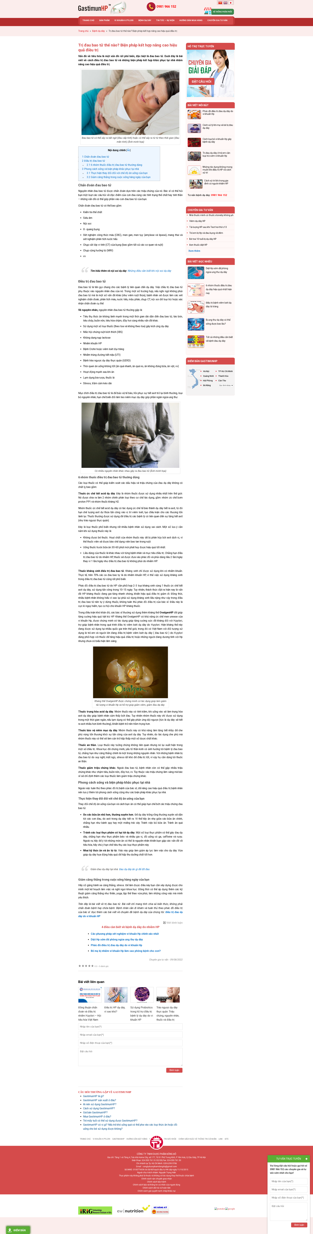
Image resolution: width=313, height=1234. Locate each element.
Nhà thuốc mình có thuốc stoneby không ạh (211, 215)
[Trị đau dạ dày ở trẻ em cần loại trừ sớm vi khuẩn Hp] (194, 157)
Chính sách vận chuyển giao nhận (156, 1179)
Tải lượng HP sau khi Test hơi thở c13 (208, 227)
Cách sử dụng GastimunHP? (99, 1108)
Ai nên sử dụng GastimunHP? (99, 1104)
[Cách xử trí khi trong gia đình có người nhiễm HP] (196, 184)
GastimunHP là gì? (93, 1096)
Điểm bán (20, 1230)
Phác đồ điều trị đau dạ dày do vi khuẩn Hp (116, 945)
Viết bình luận (174, 922)
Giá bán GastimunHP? (95, 1112)
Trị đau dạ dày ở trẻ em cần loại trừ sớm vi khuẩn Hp (216, 154)
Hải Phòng (208, 380)
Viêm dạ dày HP (197, 221)
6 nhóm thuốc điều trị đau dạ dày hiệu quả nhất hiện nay (219, 289)
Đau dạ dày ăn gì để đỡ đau (134, 869)
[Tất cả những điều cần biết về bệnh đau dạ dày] (196, 342)
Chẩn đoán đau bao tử (95, 156)
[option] (210, 73)
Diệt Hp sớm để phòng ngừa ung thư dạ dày (117, 939)
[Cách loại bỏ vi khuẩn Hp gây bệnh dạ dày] (194, 143)
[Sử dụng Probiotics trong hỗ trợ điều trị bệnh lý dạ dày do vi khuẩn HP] (142, 1003)
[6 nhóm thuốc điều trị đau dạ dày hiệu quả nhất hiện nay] (196, 290)
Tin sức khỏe (170, 1139)
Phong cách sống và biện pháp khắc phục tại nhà (110, 169)
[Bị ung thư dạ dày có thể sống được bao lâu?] (196, 325)
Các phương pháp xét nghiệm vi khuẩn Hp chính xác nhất (125, 933)
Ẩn (128, 150)
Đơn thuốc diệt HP (198, 245)
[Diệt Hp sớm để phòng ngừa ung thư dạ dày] (196, 273)
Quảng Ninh (208, 376)
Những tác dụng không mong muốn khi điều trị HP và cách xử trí (217, 170)
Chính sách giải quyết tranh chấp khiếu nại (157, 1191)
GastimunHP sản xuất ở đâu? (99, 1100)
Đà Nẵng (207, 385)
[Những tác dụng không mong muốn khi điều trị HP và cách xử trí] (194, 171)
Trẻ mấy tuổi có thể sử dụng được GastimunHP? (110, 1120)
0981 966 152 (166, 6)
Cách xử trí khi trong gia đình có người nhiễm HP (216, 182)
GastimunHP (118, 1139)
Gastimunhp (102, 8)
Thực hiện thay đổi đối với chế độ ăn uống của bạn (117, 173)
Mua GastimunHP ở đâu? (97, 1116)
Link (221, 1139)
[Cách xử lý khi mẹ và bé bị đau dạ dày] (194, 129)
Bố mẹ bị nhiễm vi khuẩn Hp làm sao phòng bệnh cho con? (126, 950)
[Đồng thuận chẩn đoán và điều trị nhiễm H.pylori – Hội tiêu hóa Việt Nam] (90, 1003)
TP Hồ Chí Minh (225, 371)
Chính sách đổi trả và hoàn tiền (157, 1188)
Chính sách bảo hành (156, 1182)
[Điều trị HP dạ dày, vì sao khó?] (116, 1003)
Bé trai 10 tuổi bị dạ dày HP (202, 239)
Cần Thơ (222, 380)
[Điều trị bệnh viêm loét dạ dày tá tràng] (196, 308)
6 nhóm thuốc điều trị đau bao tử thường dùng (114, 164)
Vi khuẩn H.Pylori (101, 1139)
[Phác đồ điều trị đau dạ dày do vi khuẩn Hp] (194, 115)
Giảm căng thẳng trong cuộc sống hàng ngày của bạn (118, 177)
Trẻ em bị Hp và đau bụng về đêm (206, 233)
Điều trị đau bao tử (93, 160)
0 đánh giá (101, 966)
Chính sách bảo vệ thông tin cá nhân (197, 1139)
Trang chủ (85, 1139)
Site (227, 1139)
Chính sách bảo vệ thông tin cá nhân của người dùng (156, 1185)
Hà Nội (206, 371)
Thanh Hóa (223, 376)
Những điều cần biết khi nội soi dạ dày (149, 270)
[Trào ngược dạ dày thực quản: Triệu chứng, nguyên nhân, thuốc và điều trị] (168, 1003)
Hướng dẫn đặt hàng (137, 1139)
